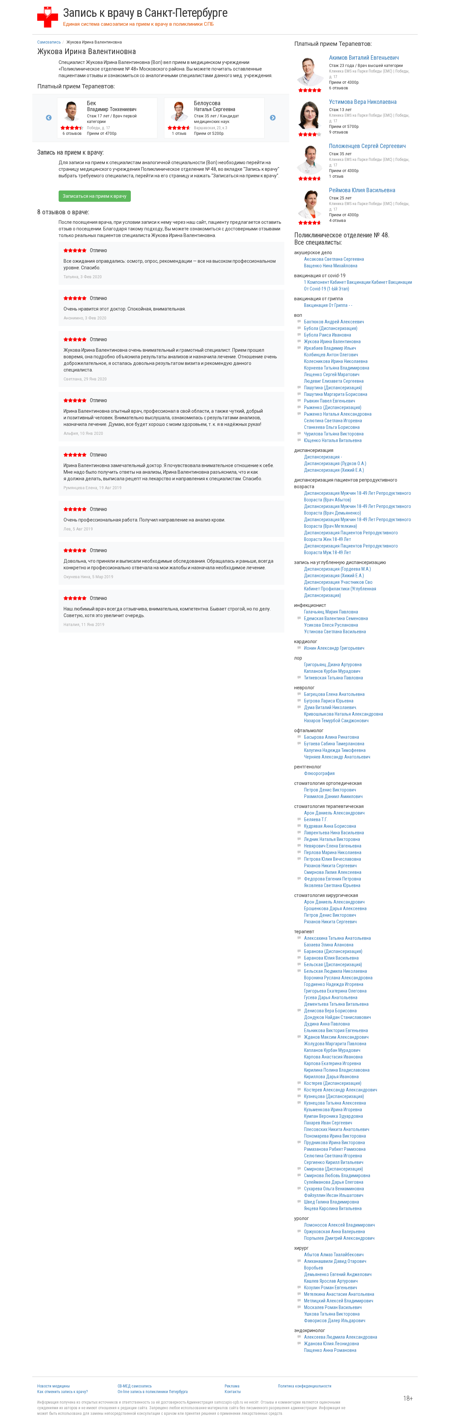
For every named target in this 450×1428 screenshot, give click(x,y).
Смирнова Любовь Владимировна (337, 1175)
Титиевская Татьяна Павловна (333, 677)
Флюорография (319, 773)
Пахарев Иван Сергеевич (328, 1122)
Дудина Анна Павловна (327, 1023)
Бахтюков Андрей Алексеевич (334, 321)
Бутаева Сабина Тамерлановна (334, 743)
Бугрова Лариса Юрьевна (328, 700)
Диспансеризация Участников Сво (338, 582)
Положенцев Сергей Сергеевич (367, 145)
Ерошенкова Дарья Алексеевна (335, 908)
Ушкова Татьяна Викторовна (332, 1314)
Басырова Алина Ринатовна (331, 737)
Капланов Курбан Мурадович (332, 671)
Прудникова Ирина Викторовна (334, 1142)
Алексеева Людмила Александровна (340, 1337)
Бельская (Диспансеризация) (333, 964)
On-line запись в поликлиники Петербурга (153, 1391)
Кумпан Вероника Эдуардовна (333, 1116)
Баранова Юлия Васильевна (331, 958)
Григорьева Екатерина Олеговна (335, 991)
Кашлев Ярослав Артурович (331, 1281)
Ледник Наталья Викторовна (332, 839)
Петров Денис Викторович (330, 789)
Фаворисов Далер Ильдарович (334, 1320)
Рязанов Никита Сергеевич (330, 865)
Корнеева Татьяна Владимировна (336, 368)
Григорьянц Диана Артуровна (333, 664)
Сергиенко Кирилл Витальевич (333, 1162)
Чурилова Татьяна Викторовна (334, 433)
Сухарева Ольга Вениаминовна (334, 1188)
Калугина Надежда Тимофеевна (335, 750)
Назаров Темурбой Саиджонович (336, 720)
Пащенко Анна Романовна (330, 1350)
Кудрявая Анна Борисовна (330, 826)
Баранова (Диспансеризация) (333, 951)
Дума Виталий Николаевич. (330, 707)
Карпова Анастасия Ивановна (333, 1056)
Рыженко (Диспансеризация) (332, 407)
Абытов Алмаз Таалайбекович (334, 1254)
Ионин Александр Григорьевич (334, 648)
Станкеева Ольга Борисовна (332, 427)
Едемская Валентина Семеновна (336, 618)
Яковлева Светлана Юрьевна (332, 885)
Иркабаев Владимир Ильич (330, 348)
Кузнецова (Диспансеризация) (334, 1096)
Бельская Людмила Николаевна (335, 971)
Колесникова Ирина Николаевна (336, 361)
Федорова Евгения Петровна (332, 878)
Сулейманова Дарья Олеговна (333, 1182)
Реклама (232, 1386)
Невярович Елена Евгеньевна (332, 845)
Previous (48, 118)
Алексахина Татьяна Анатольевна (337, 938)
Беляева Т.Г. (316, 819)
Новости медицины (53, 1386)
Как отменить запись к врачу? (62, 1391)
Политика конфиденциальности (304, 1386)
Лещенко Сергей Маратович (331, 374)
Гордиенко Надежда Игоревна (333, 984)
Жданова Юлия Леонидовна (331, 1343)
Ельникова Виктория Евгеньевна (336, 1030)
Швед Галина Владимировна (331, 1202)
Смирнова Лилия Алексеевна (332, 872)
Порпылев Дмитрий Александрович (339, 1238)
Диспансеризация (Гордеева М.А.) (337, 569)
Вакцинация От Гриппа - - (328, 305)
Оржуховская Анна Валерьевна (334, 1231)
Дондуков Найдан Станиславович (337, 1017)
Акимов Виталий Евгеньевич (364, 57)
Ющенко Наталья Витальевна (333, 440)
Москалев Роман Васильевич (333, 1307)
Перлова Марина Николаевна (332, 852)
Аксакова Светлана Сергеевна (334, 259)
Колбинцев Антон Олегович (331, 354)
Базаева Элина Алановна (328, 944)
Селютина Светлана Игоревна (333, 420)
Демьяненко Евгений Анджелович (338, 1274)
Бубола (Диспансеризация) (330, 328)
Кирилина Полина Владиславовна (337, 1070)
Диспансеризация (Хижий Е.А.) (334, 470)
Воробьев (313, 1267)
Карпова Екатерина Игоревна (332, 1063)
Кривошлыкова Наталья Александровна (343, 714)
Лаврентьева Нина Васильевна (334, 832)
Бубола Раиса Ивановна (327, 335)
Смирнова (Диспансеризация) (333, 1169)
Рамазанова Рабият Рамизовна (335, 1149)
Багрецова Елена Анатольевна (334, 694)
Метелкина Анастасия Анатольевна (339, 1294)
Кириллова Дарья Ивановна (331, 1076)
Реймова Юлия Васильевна (362, 190)
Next (272, 118)
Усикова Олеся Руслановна (331, 625)
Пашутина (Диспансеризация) (333, 387)
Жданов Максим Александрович (336, 1037)
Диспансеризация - (323, 457)
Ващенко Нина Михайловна (330, 265)
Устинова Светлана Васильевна (335, 631)
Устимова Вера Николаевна (363, 101)
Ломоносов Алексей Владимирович (339, 1225)
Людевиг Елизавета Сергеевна (334, 381)
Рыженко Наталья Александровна (338, 414)
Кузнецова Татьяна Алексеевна (335, 1103)
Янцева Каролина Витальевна (333, 1208)
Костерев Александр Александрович (340, 1089)
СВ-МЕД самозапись (135, 1386)
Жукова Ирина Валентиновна (332, 341)
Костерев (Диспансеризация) (332, 1083)
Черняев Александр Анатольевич (337, 756)
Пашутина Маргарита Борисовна (335, 394)
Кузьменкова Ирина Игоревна (333, 1109)
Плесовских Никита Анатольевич (336, 1129)
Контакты (233, 1391)
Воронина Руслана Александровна (338, 977)
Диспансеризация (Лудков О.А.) (335, 463)
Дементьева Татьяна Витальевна (336, 1004)
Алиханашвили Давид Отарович (335, 1261)
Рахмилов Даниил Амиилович (333, 796)
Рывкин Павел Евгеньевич (329, 400)
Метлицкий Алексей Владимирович (338, 1300)
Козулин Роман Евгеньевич (330, 1287)
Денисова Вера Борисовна (330, 1010)
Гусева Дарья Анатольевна (330, 997)
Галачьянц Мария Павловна (331, 611)
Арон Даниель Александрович (334, 813)
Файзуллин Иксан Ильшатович (333, 1195)
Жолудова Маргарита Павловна (335, 1043)
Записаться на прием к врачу (95, 196)
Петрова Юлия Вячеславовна (332, 859)
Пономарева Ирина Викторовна (335, 1136)
